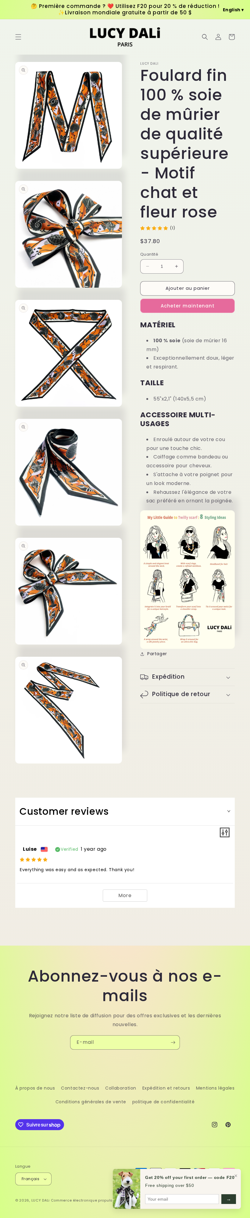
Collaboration (120, 1088)
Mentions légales (215, 1088)
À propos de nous (35, 1088)
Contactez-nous (80, 1088)
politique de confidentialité (163, 1102)
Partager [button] (157, 654)
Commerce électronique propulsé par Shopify (94, 1200)
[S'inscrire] (173, 1042)
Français (30, 1179)
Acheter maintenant (188, 306)
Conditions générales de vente (90, 1102)
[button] (18, 37)
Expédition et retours (166, 1088)
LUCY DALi (40, 1200)
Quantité (149, 254)
